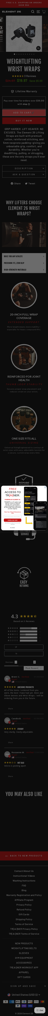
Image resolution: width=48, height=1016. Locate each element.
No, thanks (12, 528)
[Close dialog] (45, 487)
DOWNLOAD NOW (13, 520)
